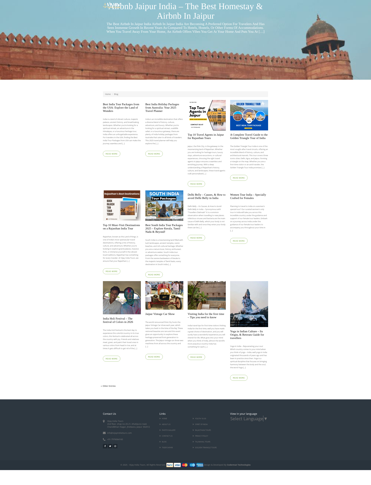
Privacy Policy (201, 436)
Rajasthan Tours (203, 430)
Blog (164, 442)
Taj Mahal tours (202, 442)
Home (108, 94)
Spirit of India (201, 424)
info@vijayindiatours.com (119, 433)
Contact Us (167, 436)
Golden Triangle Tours (206, 447)
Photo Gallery (169, 430)
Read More (112, 154)
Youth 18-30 (200, 418)
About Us (166, 424)
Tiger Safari (167, 447)
